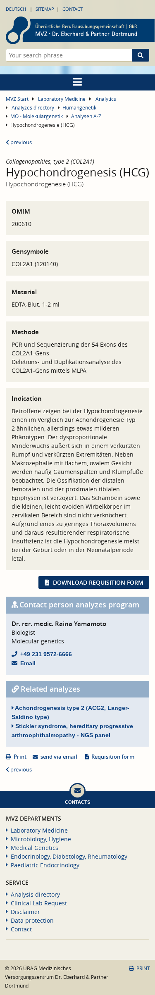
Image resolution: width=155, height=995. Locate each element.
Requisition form (112, 756)
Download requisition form (98, 582)
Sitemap (45, 9)
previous (20, 142)
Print (20, 756)
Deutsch (16, 9)
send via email (59, 756)
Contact (72, 9)
